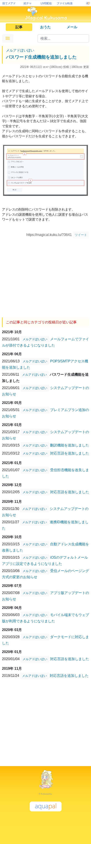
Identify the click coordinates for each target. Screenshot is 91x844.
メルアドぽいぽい (20, 50)
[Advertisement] (45, 276)
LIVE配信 (46, 3)
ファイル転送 (65, 3)
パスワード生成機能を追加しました (41, 57)
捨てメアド (9, 3)
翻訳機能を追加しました (69, 445)
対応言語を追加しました (69, 453)
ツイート (81, 235)
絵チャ (28, 3)
